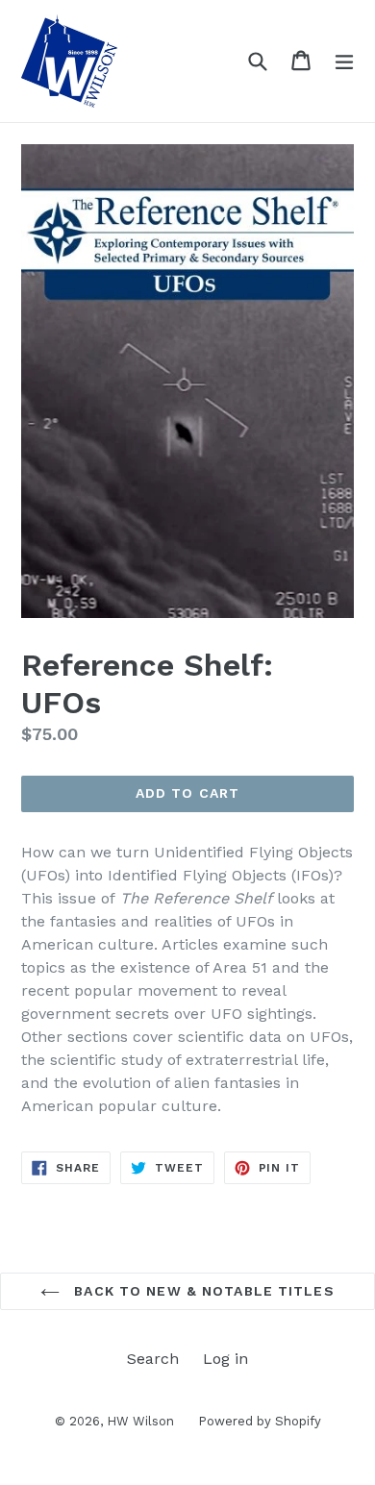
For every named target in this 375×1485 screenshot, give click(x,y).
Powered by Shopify (259, 1421)
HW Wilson (140, 1421)
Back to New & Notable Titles (201, 1291)
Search (153, 1358)
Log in (225, 1358)
